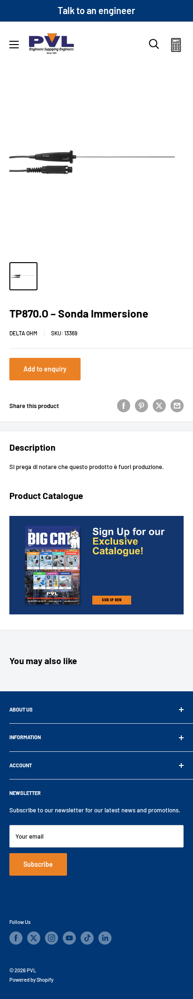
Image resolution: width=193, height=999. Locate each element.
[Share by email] (177, 405)
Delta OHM (23, 333)
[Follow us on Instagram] (51, 938)
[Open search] (154, 44)
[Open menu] (14, 44)
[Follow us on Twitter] (33, 938)
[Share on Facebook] (123, 405)
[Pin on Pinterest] (141, 405)
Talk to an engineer (96, 10)
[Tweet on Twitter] (159, 405)
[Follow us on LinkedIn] (104, 938)
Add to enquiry (45, 369)
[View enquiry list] (176, 46)
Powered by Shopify (31, 979)
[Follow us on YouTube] (69, 938)
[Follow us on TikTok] (87, 938)
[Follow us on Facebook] (15, 938)
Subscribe (38, 864)
